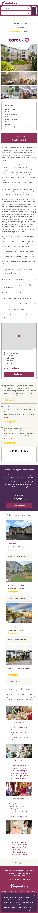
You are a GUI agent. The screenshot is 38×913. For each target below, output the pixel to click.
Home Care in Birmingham (19, 770)
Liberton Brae (13, 626)
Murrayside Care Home (16, 585)
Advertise (11, 873)
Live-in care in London (19, 842)
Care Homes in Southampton (19, 732)
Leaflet (34, 349)
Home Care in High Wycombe (19, 775)
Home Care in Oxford (19, 765)
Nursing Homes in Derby (19, 811)
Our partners (30, 870)
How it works (7, 870)
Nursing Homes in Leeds (19, 809)
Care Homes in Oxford (19, 740)
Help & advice (19, 870)
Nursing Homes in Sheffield (19, 806)
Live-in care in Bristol (19, 849)
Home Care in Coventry (19, 773)
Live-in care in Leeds (19, 852)
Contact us (26, 873)
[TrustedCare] (9, 3)
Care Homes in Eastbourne (19, 737)
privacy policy (14, 907)
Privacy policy (26, 879)
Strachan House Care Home (18, 668)
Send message (19, 505)
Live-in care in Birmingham (19, 844)
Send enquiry (19, 374)
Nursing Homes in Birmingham (19, 804)
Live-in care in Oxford (19, 847)
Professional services (19, 875)
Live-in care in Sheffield (19, 854)
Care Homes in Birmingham (19, 727)
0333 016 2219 (19, 139)
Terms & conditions (13, 879)
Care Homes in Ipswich (19, 735)
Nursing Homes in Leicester (19, 814)
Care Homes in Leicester (19, 730)
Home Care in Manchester (19, 778)
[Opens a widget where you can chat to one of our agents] (31, 910)
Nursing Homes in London (19, 816)
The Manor (12, 543)
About (19, 873)
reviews (25, 31)
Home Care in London (19, 768)
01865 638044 (19, 498)
